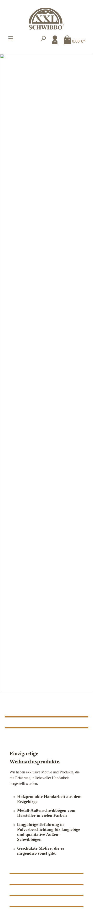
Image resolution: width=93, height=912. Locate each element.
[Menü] (11, 38)
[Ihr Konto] (55, 39)
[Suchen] (43, 38)
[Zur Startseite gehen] (46, 19)
